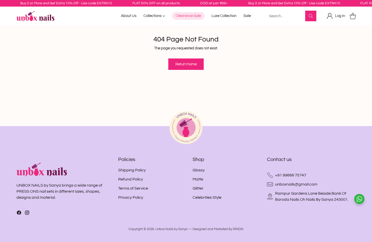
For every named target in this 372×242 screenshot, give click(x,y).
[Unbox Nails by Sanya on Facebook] (19, 213)
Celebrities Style (207, 197)
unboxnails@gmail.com (296, 184)
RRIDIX (238, 229)
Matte (198, 179)
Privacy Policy (130, 197)
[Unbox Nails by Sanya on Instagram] (27, 213)
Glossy (199, 170)
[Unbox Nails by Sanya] (35, 16)
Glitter (198, 188)
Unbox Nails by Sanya (171, 229)
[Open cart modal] (353, 16)
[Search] (310, 16)
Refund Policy (130, 179)
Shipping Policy (132, 170)
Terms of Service (133, 188)
